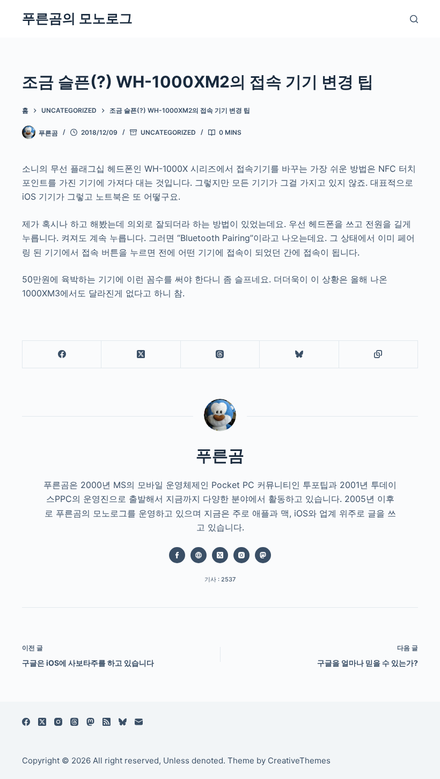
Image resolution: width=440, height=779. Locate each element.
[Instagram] (58, 722)
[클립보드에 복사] (378, 354)
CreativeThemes (299, 760)
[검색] (414, 19)
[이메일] (139, 722)
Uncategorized (168, 132)
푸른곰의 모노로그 (77, 18)
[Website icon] (198, 555)
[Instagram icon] (241, 555)
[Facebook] (62, 354)
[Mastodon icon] (263, 555)
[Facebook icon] (177, 555)
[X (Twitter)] (140, 354)
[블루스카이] (299, 354)
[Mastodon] (90, 722)
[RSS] (106, 722)
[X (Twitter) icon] (220, 555)
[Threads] (220, 354)
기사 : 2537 (220, 579)
